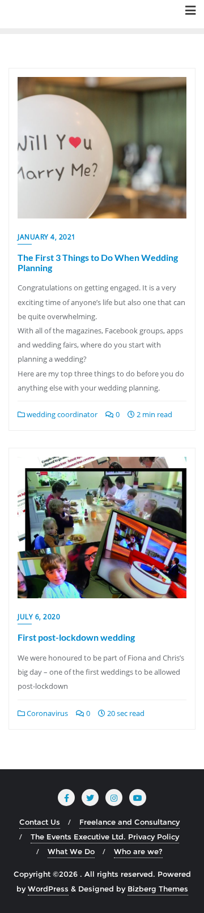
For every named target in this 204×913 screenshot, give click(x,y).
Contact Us (39, 821)
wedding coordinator (61, 414)
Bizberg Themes (158, 888)
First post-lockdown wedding (76, 637)
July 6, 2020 (39, 616)
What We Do (71, 851)
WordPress (48, 888)
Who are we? (138, 851)
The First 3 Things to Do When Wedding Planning (98, 262)
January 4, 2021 (47, 237)
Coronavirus (46, 713)
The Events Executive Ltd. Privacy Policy (105, 836)
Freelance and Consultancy (129, 821)
